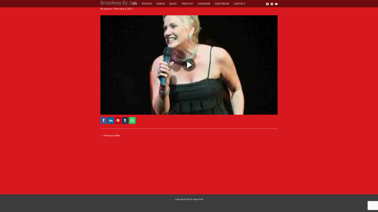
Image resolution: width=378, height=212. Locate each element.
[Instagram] (272, 4)
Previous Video (110, 135)
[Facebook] (267, 4)
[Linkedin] (110, 120)
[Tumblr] (125, 120)
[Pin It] (118, 120)
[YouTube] (276, 4)
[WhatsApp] (132, 120)
